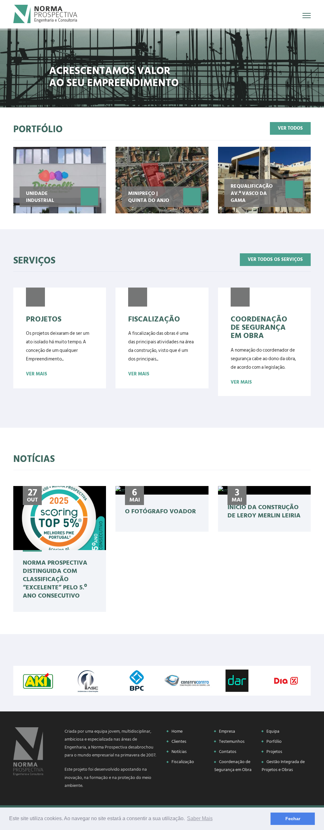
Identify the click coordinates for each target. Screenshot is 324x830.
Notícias (179, 751)
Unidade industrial (40, 196)
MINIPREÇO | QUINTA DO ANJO (148, 196)
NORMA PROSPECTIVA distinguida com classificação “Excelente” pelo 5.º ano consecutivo (55, 578)
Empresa (227, 731)
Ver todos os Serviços (275, 259)
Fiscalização (182, 761)
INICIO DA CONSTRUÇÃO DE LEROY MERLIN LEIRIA (264, 511)
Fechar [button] (292, 818)
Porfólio (274, 741)
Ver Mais (36, 374)
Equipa (272, 731)
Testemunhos (232, 741)
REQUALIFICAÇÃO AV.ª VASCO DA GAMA (252, 193)
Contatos (227, 751)
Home (177, 731)
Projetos (274, 751)
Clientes (178, 741)
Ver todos (290, 128)
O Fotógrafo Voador (160, 511)
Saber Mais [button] (200, 818)
